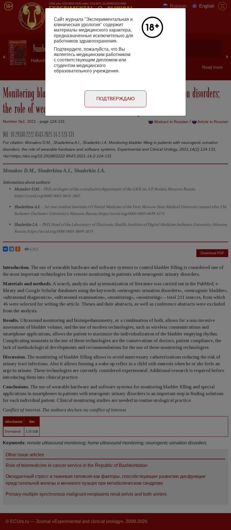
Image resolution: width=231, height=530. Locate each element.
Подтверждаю (115, 98)
